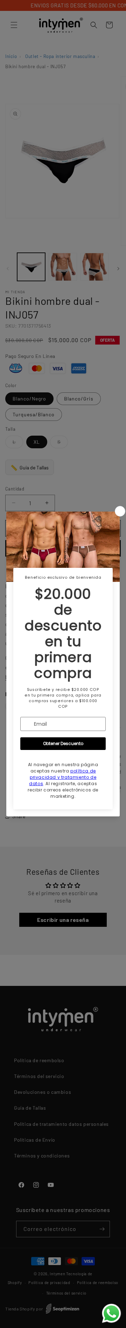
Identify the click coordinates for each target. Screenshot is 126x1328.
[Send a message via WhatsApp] (111, 1313)
